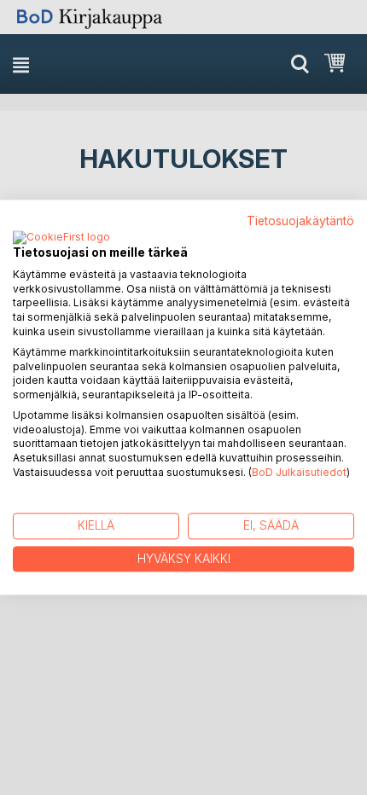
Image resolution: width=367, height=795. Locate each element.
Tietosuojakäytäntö (300, 221)
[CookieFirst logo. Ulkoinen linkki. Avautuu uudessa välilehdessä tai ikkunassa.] (61, 238)
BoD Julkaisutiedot (299, 472)
